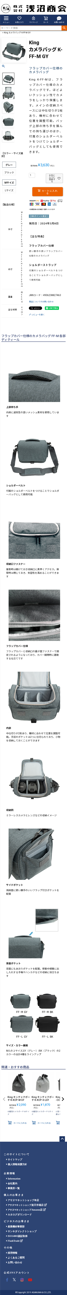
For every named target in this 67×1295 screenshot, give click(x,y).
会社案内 (12, 1183)
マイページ (33, 22)
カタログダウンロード (19, 1214)
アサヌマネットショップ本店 (23, 1200)
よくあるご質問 (16, 1257)
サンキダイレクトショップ (22, 1231)
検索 (64, 28)
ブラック (9, 172)
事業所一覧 (13, 1188)
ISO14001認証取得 (17, 1236)
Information (13, 1178)
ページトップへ (62, 1139)
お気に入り (19, 22)
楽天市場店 (26, 1205)
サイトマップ (14, 1159)
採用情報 (12, 1253)
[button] (4, 1099)
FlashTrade (13, 1241)
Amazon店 (25, 1210)
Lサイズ (9, 190)
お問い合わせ (59, 22)
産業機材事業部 (16, 1226)
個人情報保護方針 (17, 1164)
